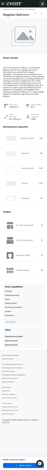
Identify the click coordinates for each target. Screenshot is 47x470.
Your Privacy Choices (9, 398)
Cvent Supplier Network (10, 355)
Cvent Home (6, 387)
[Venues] (42, 3)
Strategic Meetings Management (14, 375)
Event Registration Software (12, 368)
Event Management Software (12, 364)
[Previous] (35, 13)
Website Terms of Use (10, 410)
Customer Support (8, 394)
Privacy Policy (7, 403)
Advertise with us (8, 414)
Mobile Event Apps (8, 371)
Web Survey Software (10, 378)
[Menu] (3, 4)
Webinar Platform (8, 382)
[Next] (41, 13)
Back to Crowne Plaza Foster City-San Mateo (20, 9)
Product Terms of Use (10, 407)
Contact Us (6, 391)
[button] (39, 463)
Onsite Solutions (8, 359)
